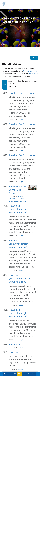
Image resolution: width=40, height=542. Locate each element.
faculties (32, 74)
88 (10, 373)
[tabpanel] (20, 28)
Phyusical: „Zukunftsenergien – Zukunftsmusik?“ (20, 209)
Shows (20, 348)
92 (29, 373)
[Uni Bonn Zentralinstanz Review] (4, 4)
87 (5, 373)
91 (24, 373)
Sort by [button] (34, 81)
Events (20, 120)
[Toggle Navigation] (35, 4)
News (19, 196)
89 (15, 373)
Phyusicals (15, 344)
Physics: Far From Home (22, 93)
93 (33, 373)
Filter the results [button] (23, 81)
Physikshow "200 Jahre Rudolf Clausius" (18, 190)
